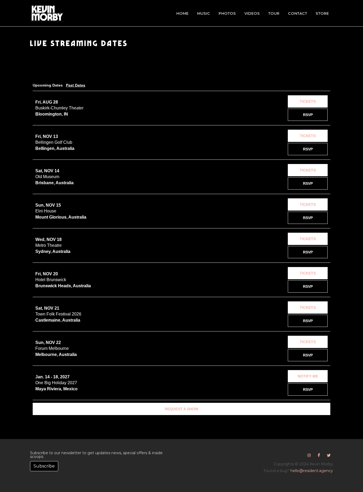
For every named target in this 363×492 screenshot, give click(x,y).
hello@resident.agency (311, 470)
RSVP (308, 115)
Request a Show (181, 409)
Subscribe (44, 466)
